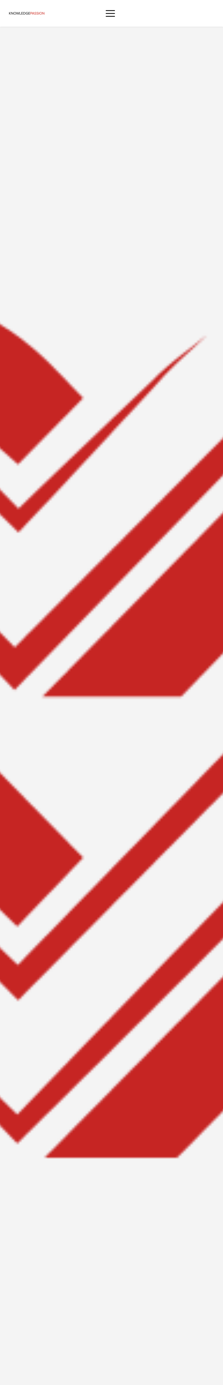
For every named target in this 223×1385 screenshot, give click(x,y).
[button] (110, 13)
